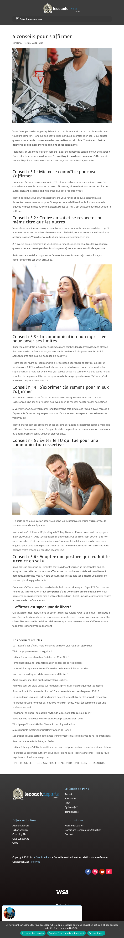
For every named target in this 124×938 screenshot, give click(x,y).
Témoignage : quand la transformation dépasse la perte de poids (47, 662)
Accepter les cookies (33, 933)
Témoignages (72, 811)
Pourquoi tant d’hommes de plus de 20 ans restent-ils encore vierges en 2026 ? (55, 691)
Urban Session (20, 829)
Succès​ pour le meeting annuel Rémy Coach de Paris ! (41, 729)
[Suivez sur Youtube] (102, 872)
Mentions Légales (74, 825)
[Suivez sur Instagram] (95, 872)
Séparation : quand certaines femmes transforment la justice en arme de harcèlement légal (61, 735)
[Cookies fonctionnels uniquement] (120, 929)
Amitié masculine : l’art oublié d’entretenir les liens (39, 679)
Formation (70, 798)
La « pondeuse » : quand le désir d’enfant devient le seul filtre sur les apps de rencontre (59, 696)
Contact (69, 834)
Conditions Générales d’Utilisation (83, 829)
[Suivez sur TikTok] (109, 871)
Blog (41, 42)
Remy (19, 42)
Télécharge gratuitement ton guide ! (32, 651)
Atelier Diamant (21, 825)
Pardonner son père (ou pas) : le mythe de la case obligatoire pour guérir (51, 712)
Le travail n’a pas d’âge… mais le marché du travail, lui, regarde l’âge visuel (52, 645)
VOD (15, 843)
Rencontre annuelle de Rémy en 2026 (33, 741)
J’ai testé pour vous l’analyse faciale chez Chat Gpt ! (40, 656)
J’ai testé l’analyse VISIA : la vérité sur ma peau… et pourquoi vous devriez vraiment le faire (61, 746)
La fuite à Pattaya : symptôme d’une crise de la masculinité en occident (50, 668)
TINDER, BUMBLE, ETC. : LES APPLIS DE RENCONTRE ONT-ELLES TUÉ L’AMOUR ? (58, 762)
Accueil (68, 794)
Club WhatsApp (20, 838)
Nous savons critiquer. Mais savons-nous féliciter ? (40, 673)
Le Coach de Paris (42, 857)
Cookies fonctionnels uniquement (66, 933)
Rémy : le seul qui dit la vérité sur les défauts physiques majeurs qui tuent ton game (57, 685)
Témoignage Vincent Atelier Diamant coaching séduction (43, 724)
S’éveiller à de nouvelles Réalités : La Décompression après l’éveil (47, 718)
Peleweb (35, 861)
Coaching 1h (19, 834)
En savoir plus (96, 933)
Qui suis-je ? (71, 807)
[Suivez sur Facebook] (88, 872)
